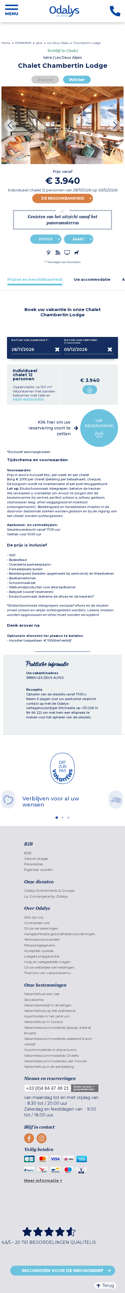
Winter (77, 79)
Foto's (46, 239)
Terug (108, 1285)
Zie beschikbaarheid (62, 198)
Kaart (79, 239)
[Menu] (12, 11)
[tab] (34, 279)
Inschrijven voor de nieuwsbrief (62, 1270)
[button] (62, 262)
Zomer (45, 79)
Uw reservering (99, 423)
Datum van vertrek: (81, 341)
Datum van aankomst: (30, 340)
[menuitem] (62, 853)
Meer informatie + (43, 1180)
